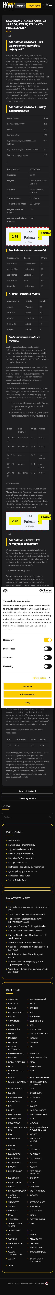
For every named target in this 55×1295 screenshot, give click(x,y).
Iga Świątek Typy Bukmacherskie (22, 871)
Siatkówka (34, 1186)
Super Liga (12, 1210)
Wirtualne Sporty (16, 1243)
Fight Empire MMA (15, 1053)
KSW (10, 1106)
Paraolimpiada (14, 1154)
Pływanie (12, 1167)
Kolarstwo (35, 1097)
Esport (11, 1033)
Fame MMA (34, 1042)
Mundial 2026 (14, 1138)
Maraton (34, 1123)
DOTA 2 (32, 1025)
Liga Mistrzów (14, 1118)
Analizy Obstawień (38, 999)
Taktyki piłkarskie (37, 1219)
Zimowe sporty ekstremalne (36, 1260)
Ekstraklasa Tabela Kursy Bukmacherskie (26, 867)
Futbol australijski (16, 1062)
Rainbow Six (13, 1178)
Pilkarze (33, 1162)
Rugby (32, 1182)
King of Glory (36, 1093)
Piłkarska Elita (14, 1162)
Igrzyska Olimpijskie (17, 1082)
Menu (8, 31)
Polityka (33, 1167)
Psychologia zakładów (35, 1172)
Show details (39, 678)
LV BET (8, 6)
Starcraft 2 (35, 1206)
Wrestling (34, 1243)
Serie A (11, 1186)
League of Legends (38, 1110)
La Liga (11, 1110)
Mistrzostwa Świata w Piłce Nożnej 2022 (39, 1128)
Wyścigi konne (36, 1247)
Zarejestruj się (33, 5)
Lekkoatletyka (14, 1114)
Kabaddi (11, 1093)
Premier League (15, 1171)
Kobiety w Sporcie (16, 1097)
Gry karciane (35, 1066)
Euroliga (34, 1038)
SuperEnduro (36, 1210)
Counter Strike (36, 1021)
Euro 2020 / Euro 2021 (39, 1033)
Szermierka (13, 1219)
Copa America (14, 1021)
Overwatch (35, 1149)
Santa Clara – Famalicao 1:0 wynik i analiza (26, 914)
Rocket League (14, 1182)
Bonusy (11, 1016)
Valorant (12, 1239)
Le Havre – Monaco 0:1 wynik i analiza (25, 930)
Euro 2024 (12, 1038)
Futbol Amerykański (38, 1057)
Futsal (32, 1062)
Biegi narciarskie (15, 1012)
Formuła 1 (34, 1053)
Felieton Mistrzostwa (14, 1047)
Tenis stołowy (14, 1230)
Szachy (33, 1215)
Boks (32, 1012)
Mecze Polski (14, 840)
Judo (32, 1088)
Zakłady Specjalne (38, 1252)
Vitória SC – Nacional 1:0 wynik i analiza (25, 942)
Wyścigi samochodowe (15, 1253)
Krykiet (33, 1101)
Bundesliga (35, 1016)
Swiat (10, 1215)
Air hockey (13, 999)
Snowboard (13, 1202)
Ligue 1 (33, 1118)
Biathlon (34, 1008)
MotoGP (33, 1134)
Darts (11, 1025)
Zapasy (11, 1258)
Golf (10, 1066)
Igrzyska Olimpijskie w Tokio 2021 (38, 1083)
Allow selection (27, 694)
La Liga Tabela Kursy (17, 862)
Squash (11, 1206)
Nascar (11, 1145)
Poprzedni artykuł (27, 791)
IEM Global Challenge (39, 1077)
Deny (27, 702)
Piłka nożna (35, 1154)
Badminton (13, 1003)
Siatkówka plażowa (17, 1191)
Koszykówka (14, 1101)
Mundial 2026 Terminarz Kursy (21, 844)
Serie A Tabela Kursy (17, 880)
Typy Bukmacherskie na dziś (20, 849)
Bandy (32, 1003)
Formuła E (12, 1057)
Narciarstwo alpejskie (35, 1139)
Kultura (33, 1106)
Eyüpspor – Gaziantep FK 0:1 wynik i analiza (27, 926)
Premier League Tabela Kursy (21, 853)
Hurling (12, 1077)
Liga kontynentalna (38, 1114)
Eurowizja (12, 1042)
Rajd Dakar (34, 1178)
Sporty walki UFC (37, 1202)
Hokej (32, 1070)
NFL (31, 1145)
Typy (31, 1230)
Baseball (12, 1008)
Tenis (32, 1223)
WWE (10, 1247)
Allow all (27, 686)
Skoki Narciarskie (37, 1191)
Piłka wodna (35, 1158)
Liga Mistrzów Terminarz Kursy (21, 858)
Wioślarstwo (36, 1239)
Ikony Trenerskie (15, 1088)
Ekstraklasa (35, 1029)
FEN (31, 1046)
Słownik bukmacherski (14, 1196)
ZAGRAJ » (44, 235)
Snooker (34, 1195)
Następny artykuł (27, 798)
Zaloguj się (20, 5)
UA (9, 1234)
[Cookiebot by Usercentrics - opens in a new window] (39, 591)
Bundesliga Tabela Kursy (19, 875)
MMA (10, 1134)
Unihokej (33, 1234)
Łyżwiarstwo (14, 1123)
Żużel (10, 1265)
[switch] (48, 648)
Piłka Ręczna (13, 1158)
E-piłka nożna (14, 1029)
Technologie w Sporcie (15, 1224)
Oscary (11, 1149)
